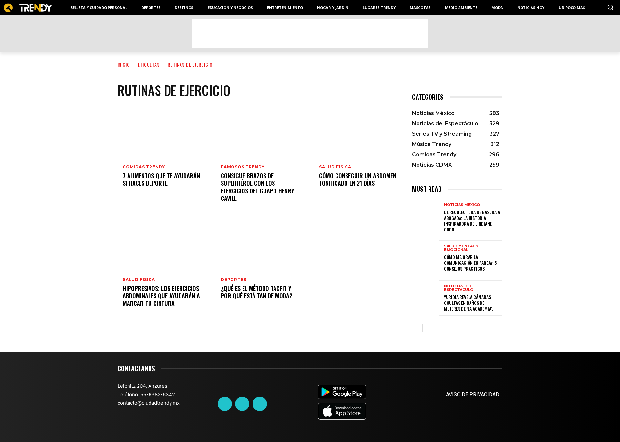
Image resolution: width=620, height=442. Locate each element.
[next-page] (426, 328)
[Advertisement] (310, 33)
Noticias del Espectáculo (458, 288)
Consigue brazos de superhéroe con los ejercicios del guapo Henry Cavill (257, 186)
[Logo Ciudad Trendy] (27, 8)
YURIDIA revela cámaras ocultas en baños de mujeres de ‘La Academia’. (468, 302)
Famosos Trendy (242, 167)
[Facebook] (225, 404)
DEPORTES (233, 280)
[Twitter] (242, 404)
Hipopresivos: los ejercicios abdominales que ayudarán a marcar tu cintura (161, 296)
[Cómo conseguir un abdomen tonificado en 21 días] (359, 131)
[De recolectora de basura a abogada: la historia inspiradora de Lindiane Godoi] (425, 217)
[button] (610, 7)
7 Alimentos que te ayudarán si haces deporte (161, 179)
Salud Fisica (335, 167)
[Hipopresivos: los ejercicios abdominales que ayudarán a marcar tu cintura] (163, 244)
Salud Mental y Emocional (461, 248)
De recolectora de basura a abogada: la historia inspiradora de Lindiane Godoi (472, 221)
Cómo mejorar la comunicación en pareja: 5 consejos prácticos (470, 262)
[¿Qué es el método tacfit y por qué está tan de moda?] (261, 244)
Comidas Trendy (144, 167)
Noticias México (462, 205)
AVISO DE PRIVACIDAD (472, 394)
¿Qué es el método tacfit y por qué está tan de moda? (256, 292)
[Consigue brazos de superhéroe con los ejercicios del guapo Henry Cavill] (261, 131)
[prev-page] (416, 328)
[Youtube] (260, 404)
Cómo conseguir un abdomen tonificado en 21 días (357, 179)
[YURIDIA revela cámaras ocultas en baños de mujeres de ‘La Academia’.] (425, 297)
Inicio (124, 64)
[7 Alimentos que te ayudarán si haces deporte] (163, 131)
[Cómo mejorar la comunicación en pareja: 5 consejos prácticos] (425, 257)
